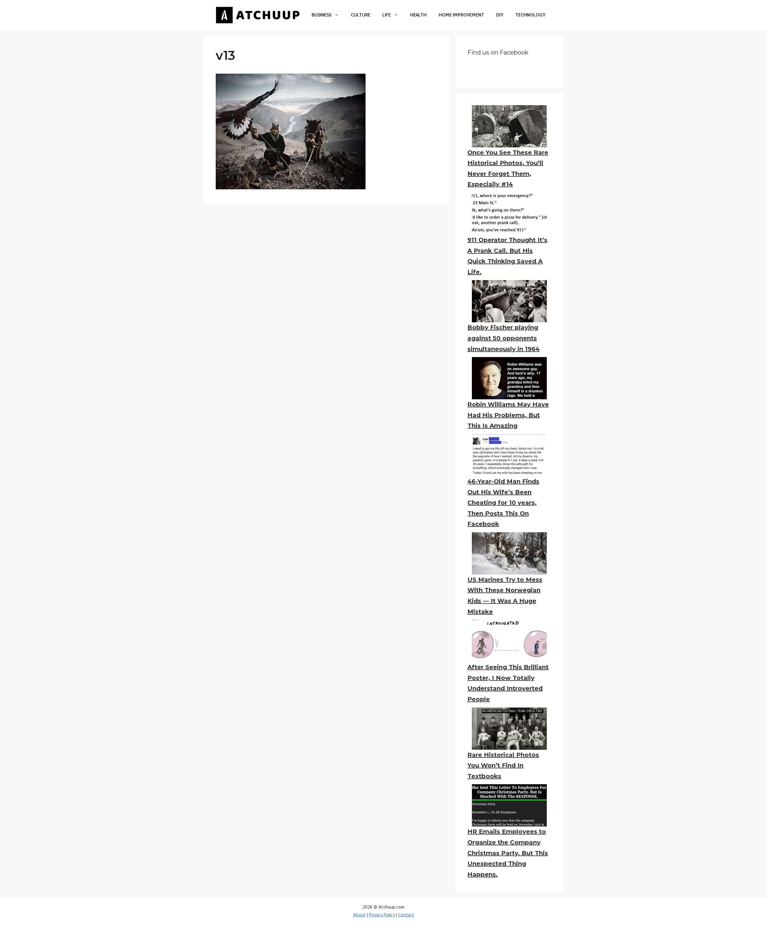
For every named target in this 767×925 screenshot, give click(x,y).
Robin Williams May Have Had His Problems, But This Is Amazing (508, 415)
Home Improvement (461, 15)
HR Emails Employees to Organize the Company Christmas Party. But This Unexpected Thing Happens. (507, 853)
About (359, 915)
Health (418, 15)
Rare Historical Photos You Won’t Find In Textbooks (503, 765)
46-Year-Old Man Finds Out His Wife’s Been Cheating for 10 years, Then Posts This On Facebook (503, 503)
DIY (499, 15)
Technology (530, 15)
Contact (406, 915)
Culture (360, 15)
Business (321, 15)
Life (386, 15)
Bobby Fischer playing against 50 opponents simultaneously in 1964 (503, 338)
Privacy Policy (382, 915)
